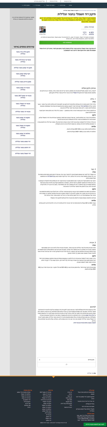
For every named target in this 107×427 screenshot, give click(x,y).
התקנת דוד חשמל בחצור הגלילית (23, 127)
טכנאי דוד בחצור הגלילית (23, 112)
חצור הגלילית (90, 373)
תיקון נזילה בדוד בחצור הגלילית (23, 53)
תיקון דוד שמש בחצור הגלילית (23, 68)
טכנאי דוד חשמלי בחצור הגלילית (23, 105)
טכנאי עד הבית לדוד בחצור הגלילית (23, 61)
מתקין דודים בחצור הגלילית (23, 82)
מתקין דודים (26, 5)
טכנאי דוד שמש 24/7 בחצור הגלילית (23, 97)
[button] (39, 359)
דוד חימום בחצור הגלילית (23, 147)
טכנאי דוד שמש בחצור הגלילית (23, 89)
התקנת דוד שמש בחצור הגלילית (23, 119)
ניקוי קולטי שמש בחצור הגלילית (23, 75)
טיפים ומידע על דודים (84, 10)
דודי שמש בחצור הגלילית (22, 141)
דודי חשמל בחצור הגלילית (23, 153)
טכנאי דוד (37, 5)
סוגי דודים (62, 5)
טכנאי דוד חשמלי (50, 5)
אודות (70, 5)
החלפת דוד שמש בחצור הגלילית (23, 134)
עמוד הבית (93, 10)
